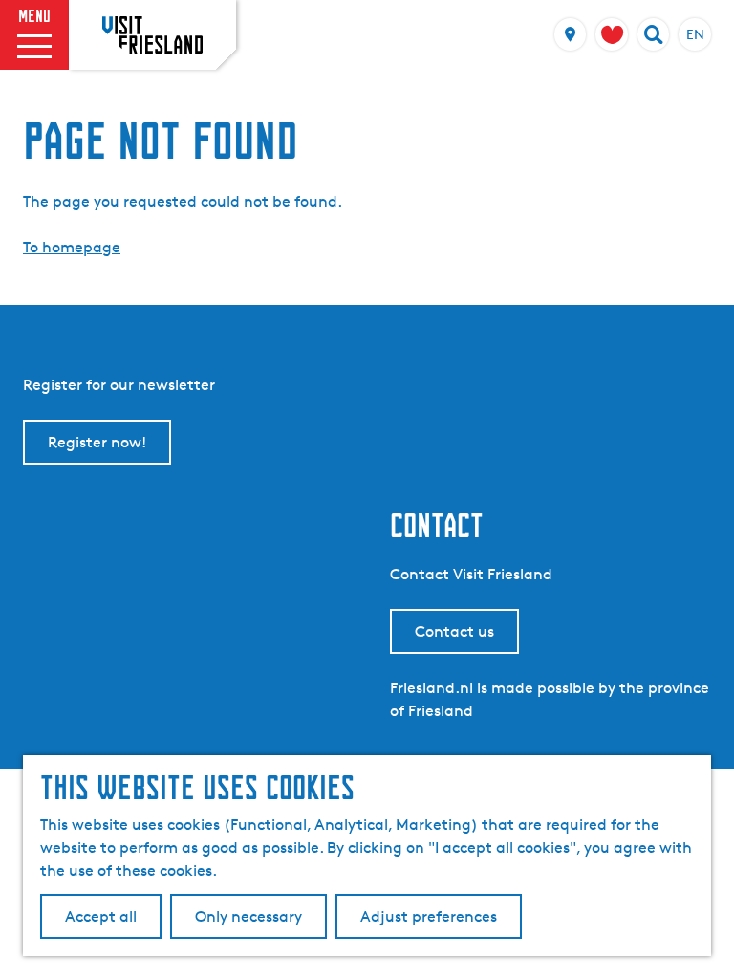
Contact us (454, 631)
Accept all (101, 916)
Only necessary (248, 916)
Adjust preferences (428, 916)
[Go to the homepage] (152, 34)
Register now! (97, 442)
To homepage (71, 247)
